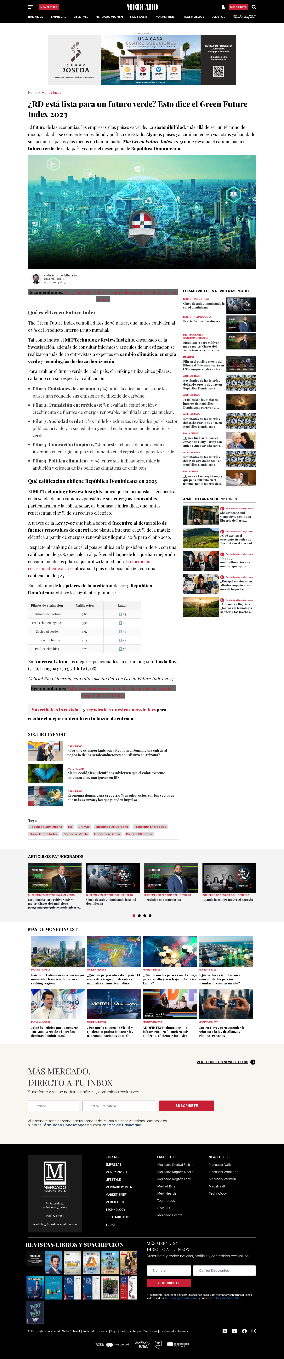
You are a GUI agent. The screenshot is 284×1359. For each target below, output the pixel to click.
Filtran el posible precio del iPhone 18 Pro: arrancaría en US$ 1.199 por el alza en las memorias (203, 367)
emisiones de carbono (112, 827)
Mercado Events (170, 1215)
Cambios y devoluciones (173, 1331)
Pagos (114, 1331)
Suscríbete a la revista (55, 709)
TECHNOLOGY (115, 1210)
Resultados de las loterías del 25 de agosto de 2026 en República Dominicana (202, 461)
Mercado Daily (220, 1165)
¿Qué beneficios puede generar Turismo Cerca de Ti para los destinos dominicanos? (54, 1032)
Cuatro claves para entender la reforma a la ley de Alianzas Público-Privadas (222, 1032)
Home (32, 93)
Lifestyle (81, 17)
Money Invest (52, 93)
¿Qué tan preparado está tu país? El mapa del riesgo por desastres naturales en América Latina (113, 979)
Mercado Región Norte (175, 1172)
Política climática (139, 834)
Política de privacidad (95, 1331)
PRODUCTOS (166, 1157)
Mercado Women (109, 17)
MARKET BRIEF (116, 1195)
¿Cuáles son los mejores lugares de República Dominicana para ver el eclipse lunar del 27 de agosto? (200, 407)
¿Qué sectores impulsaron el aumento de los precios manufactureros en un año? (220, 979)
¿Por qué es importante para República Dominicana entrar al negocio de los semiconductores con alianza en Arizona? (117, 752)
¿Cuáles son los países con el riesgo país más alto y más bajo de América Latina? (170, 979)
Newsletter (49, 7)
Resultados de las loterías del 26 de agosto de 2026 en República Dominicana (202, 422)
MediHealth (139, 17)
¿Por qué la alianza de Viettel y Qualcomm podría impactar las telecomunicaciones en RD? (110, 1032)
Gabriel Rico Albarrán (60, 275)
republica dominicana (46, 827)
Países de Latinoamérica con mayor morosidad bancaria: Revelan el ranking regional (58, 979)
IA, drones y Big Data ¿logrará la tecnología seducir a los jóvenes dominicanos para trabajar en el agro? (236, 611)
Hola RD (163, 1208)
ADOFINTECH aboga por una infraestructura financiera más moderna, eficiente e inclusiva (166, 1032)
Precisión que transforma (201, 321)
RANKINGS (112, 1157)
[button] (134, 915)
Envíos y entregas (130, 1331)
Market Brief (166, 17)
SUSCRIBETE (186, 1106)
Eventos (218, 17)
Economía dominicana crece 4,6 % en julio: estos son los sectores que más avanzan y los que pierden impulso (120, 797)
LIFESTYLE (113, 1179)
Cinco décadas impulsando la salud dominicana (204, 305)
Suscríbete (238, 7)
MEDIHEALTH (114, 1202)
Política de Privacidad (121, 1125)
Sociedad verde (76, 834)
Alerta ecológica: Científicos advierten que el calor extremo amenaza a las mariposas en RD (116, 775)
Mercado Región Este (174, 1179)
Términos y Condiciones (64, 1125)
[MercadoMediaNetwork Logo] (55, 1176)
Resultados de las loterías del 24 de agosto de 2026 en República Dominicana (202, 384)
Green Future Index (44, 834)
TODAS (110, 1225)
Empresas (58, 17)
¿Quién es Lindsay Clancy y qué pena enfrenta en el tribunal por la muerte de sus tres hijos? (203, 482)
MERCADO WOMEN (118, 1187)
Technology (193, 17)
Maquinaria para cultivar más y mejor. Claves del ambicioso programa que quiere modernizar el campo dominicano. (203, 350)
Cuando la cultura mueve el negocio (227, 900)
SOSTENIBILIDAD (117, 1217)
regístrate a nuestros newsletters (121, 709)
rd (70, 827)
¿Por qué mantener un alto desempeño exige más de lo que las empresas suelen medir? (238, 587)
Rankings (36, 17)
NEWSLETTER (218, 1157)
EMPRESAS (113, 1164)
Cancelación (150, 1331)
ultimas (83, 827)
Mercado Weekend (224, 1172)
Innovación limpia (107, 834)
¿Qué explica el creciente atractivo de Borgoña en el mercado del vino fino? (237, 541)
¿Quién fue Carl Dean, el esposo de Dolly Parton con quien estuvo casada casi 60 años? (203, 443)
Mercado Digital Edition (176, 1165)
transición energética (150, 827)
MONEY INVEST (116, 1172)
